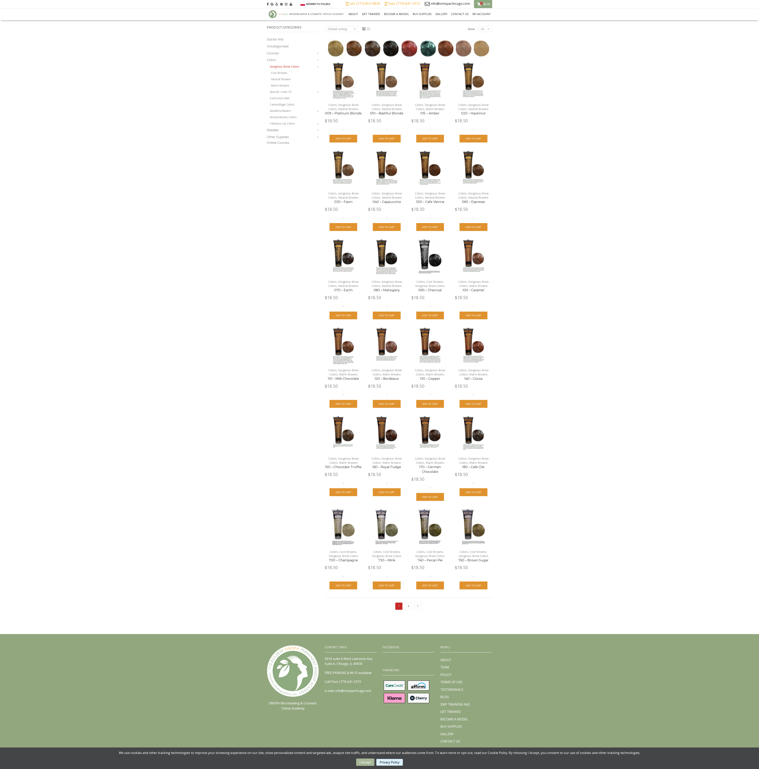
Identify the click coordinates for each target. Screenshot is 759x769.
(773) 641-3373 (350, 681)
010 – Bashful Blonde (386, 113)
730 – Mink (386, 560)
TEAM (444, 667)
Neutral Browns (348, 109)
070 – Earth (343, 290)
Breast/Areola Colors (283, 117)
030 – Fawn (343, 202)
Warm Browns (435, 109)
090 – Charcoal (430, 290)
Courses (273, 53)
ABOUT (353, 14)
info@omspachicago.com (450, 3)
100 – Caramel (473, 290)
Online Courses (278, 142)
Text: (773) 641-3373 (403, 3)
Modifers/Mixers (280, 111)
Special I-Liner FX (281, 92)
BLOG (444, 697)
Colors (332, 105)
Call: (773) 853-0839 (364, 3)
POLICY (445, 675)
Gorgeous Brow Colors (430, 286)
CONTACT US (460, 14)
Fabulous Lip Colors (282, 123)
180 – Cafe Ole (473, 467)
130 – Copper (430, 379)
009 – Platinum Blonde (343, 113)
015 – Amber (430, 113)
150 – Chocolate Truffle (343, 467)
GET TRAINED (371, 14)
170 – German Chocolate (430, 469)
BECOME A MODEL (396, 14)
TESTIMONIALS (451, 689)
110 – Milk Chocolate (343, 379)
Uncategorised (277, 46)
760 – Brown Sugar (473, 560)
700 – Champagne (343, 560)
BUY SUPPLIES (422, 14)
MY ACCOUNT (481, 14)
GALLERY (441, 14)
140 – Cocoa (473, 379)
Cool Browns (434, 282)
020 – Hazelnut (473, 113)
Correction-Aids (280, 98)
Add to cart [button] (343, 138)
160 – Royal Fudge (386, 467)
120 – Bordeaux (387, 379)
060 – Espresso (473, 202)
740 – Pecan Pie (430, 560)
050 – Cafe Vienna (430, 202)
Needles (273, 130)
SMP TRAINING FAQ (455, 704)
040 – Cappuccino (387, 202)
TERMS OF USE (451, 682)
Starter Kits (275, 39)
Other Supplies (278, 137)
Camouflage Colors (282, 104)
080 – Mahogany (387, 290)
